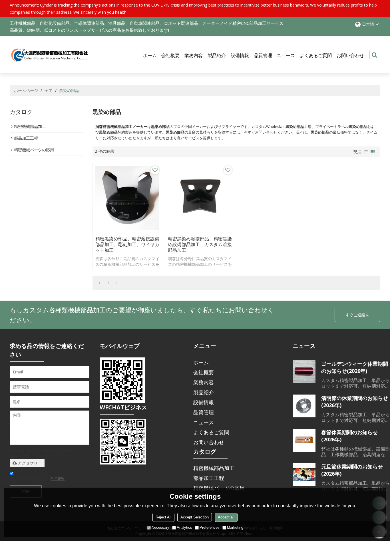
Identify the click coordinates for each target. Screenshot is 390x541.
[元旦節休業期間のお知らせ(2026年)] (304, 474)
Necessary (160, 527)
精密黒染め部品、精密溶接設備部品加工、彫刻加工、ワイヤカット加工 (127, 244)
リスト (365, 152)
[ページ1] (99, 283)
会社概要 (170, 55)
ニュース (286, 55)
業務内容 (193, 55)
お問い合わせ (350, 55)
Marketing (235, 527)
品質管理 (263, 55)
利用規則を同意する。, (37, 478)
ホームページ (26, 90)
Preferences (210, 527)
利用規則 (58, 478)
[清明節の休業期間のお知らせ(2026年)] (304, 406)
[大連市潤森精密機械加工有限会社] (50, 55)
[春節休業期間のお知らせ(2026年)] (304, 440)
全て (49, 90)
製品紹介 (217, 55)
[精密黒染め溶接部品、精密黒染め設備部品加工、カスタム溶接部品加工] (200, 198)
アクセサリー (30, 463)
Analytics (184, 527)
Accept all (226, 517)
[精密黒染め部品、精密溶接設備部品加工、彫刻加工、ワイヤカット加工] (127, 198)
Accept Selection (194, 517)
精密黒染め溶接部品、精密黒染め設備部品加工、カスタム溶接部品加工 (200, 244)
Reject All (163, 517)
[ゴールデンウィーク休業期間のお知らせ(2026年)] (304, 371)
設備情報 (240, 55)
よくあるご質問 (316, 55)
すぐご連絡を (357, 314)
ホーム (150, 55)
